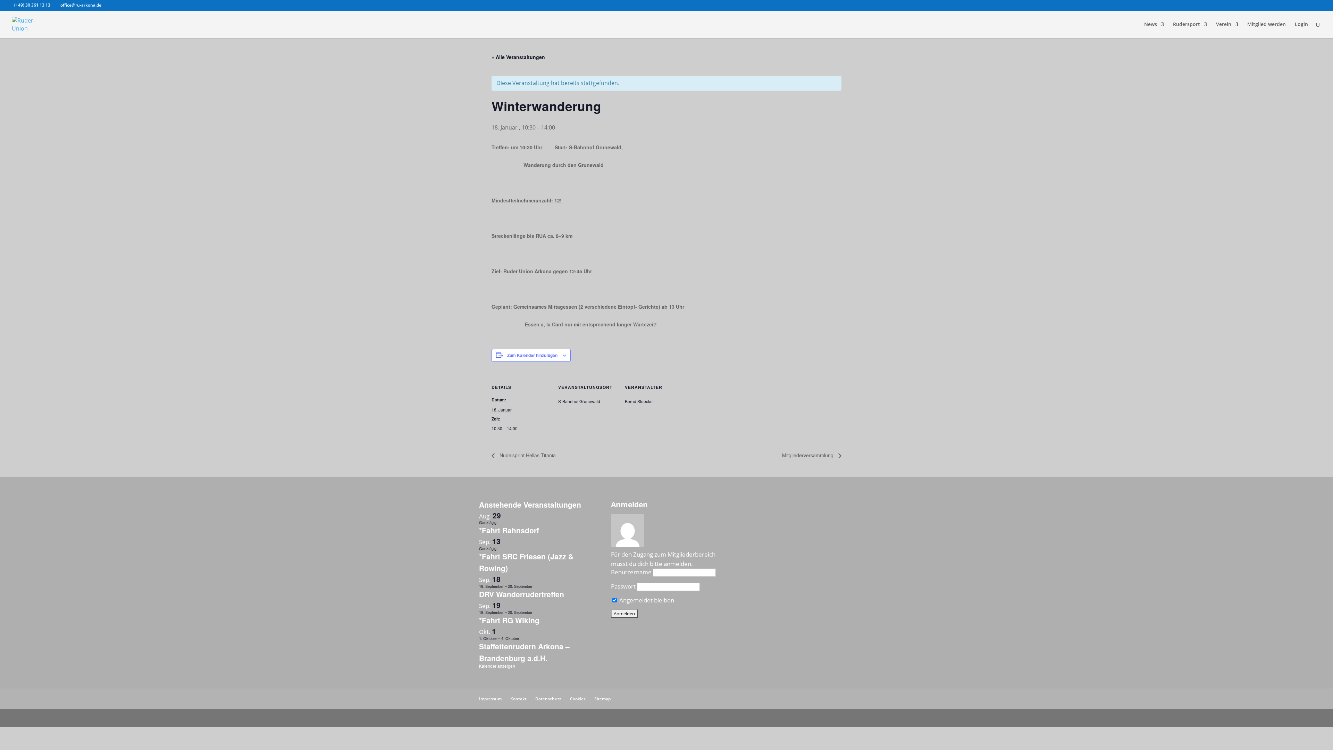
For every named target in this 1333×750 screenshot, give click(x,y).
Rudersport (1186, 24)
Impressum (490, 699)
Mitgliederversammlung (808, 455)
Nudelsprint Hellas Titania (527, 455)
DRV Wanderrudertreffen (521, 594)
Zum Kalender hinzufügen (532, 355)
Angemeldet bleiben (646, 600)
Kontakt (518, 699)
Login (1301, 24)
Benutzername (631, 572)
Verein (1223, 24)
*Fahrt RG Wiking (509, 620)
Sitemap (602, 699)
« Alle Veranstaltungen (518, 56)
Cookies (578, 699)
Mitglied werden (1266, 24)
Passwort (623, 586)
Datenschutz (548, 699)
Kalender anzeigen (497, 666)
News (1150, 24)
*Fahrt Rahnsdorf (509, 530)
